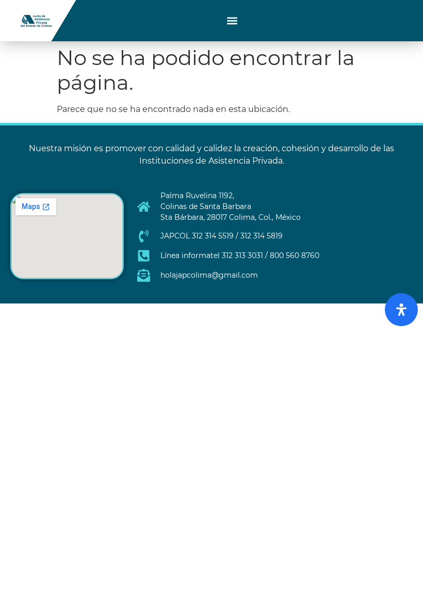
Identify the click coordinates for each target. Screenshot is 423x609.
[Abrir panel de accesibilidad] (401, 309)
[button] (232, 20)
